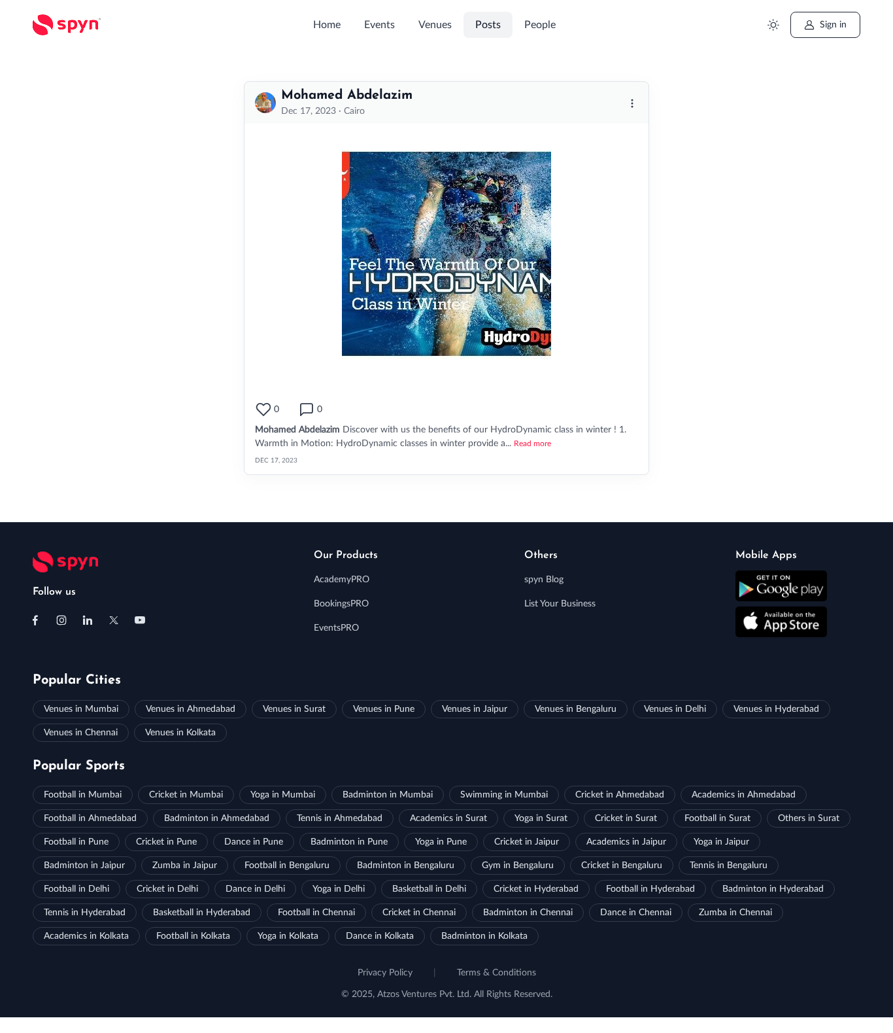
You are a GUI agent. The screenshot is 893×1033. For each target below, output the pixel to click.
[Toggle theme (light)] (773, 25)
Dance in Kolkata (380, 936)
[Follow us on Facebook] (35, 620)
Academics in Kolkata (86, 936)
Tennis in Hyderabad (85, 912)
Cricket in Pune (166, 842)
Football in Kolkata (193, 936)
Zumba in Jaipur (184, 865)
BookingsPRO (341, 603)
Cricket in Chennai (419, 912)
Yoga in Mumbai (282, 794)
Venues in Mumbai (81, 709)
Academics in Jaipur (626, 842)
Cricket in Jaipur (526, 842)
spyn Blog (544, 579)
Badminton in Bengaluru (405, 865)
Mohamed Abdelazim (347, 95)
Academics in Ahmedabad (744, 794)
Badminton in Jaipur (84, 865)
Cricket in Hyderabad (536, 889)
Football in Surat (717, 818)
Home (327, 25)
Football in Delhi (76, 889)
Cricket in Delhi (167, 889)
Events (379, 25)
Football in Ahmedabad (90, 818)
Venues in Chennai (81, 732)
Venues (435, 25)
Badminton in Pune (349, 842)
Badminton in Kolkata (484, 936)
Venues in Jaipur (474, 709)
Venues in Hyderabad (776, 709)
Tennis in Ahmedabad (339, 818)
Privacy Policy (385, 972)
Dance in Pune (253, 842)
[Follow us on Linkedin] (88, 620)
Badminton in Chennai (528, 912)
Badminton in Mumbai (388, 794)
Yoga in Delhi (338, 889)
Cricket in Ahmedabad (619, 794)
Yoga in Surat (540, 818)
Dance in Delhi (255, 889)
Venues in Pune (383, 709)
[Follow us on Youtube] (140, 620)
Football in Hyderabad (650, 889)
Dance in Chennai (635, 912)
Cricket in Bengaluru (621, 865)
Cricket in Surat (626, 818)
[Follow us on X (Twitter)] (114, 620)
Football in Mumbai (83, 794)
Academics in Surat (448, 818)
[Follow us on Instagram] (61, 620)
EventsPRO (336, 628)
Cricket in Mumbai (186, 794)
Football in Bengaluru (286, 865)
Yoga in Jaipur (721, 842)
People (540, 25)
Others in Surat (808, 818)
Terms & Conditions (496, 972)
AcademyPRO (341, 579)
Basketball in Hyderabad (201, 912)
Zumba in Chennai (735, 912)
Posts (488, 25)
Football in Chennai (316, 912)
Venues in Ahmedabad (190, 709)
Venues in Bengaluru (575, 709)
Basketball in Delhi (429, 889)
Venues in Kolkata (180, 732)
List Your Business (560, 603)
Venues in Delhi (675, 709)
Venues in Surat (294, 709)
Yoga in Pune (441, 842)
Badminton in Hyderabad (773, 889)
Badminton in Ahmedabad (216, 818)
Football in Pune (76, 842)
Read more (532, 443)
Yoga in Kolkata (288, 936)
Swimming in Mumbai (504, 794)
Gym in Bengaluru (518, 865)
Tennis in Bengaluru (728, 865)
